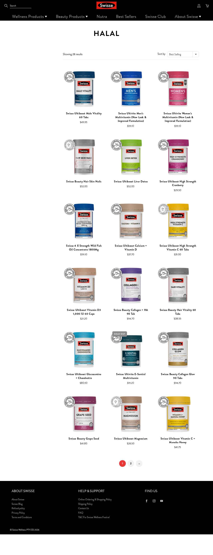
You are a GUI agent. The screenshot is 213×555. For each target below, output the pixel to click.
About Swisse (187, 16)
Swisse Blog (17, 504)
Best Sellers (126, 16)
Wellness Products (28, 16)
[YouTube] (161, 501)
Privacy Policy (18, 513)
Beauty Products (71, 16)
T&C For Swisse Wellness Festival (93, 517)
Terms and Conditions (22, 517)
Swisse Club (155, 16)
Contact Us (83, 508)
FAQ (80, 513)
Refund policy (18, 508)
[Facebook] (146, 501)
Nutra (102, 16)
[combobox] (183, 54)
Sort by (161, 54)
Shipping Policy (85, 504)
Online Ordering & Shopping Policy (95, 499)
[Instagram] (154, 501)
